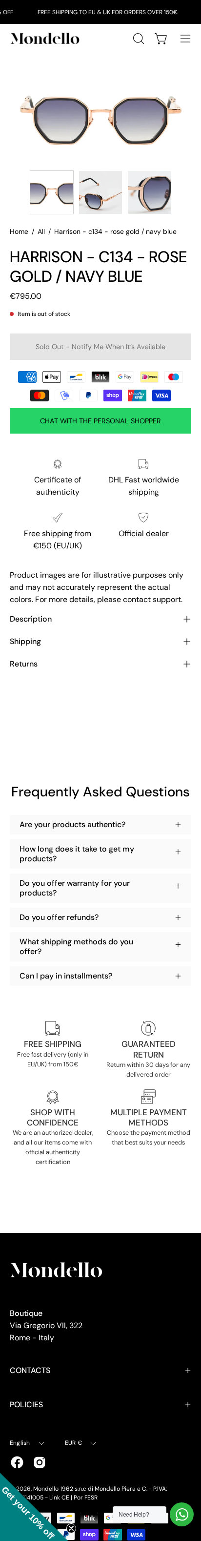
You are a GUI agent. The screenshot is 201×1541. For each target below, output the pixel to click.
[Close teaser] (71, 1528)
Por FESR (86, 1497)
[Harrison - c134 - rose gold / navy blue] (52, 192)
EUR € (73, 1443)
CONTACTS (30, 1370)
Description (31, 619)
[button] (34, 1507)
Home (19, 231)
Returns (24, 664)
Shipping (25, 641)
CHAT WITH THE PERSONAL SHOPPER (100, 420)
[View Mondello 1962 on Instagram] (39, 1462)
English (20, 1443)
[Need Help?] (182, 1514)
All (41, 231)
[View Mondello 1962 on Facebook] (17, 1462)
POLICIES (26, 1404)
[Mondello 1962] (46, 38)
